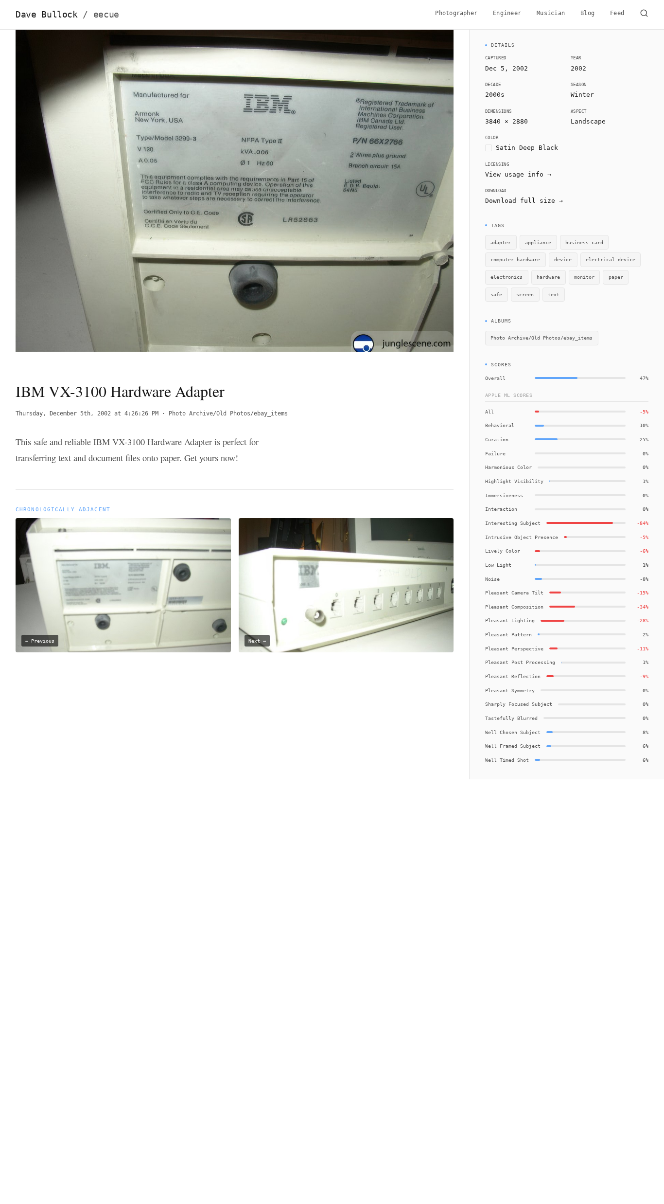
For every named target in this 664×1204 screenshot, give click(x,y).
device (563, 259)
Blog (587, 13)
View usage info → (518, 174)
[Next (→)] (410, 197)
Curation (496, 439)
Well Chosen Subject (513, 732)
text (553, 294)
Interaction (501, 509)
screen (525, 294)
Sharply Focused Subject (518, 704)
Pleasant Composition (514, 607)
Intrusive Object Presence (521, 537)
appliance (538, 242)
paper (616, 277)
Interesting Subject (513, 523)
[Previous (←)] (59, 197)
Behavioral (499, 425)
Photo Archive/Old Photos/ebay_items (228, 413)
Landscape (588, 121)
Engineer (507, 13)
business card (584, 242)
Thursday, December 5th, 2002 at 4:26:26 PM (87, 413)
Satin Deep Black (527, 147)
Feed (617, 13)
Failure (495, 453)
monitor (584, 277)
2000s (495, 94)
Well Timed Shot (507, 760)
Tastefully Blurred (511, 718)
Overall (495, 378)
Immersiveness (504, 495)
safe (496, 294)
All (489, 411)
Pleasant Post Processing (520, 662)
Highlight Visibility (514, 481)
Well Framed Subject (513, 746)
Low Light (498, 565)
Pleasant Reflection (513, 676)
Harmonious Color (508, 467)
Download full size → (524, 200)
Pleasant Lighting (510, 620)
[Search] (644, 14)
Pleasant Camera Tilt (514, 592)
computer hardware (515, 259)
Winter (582, 94)
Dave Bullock (67, 14)
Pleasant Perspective (514, 648)
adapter (500, 242)
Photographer (456, 13)
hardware (548, 277)
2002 (578, 68)
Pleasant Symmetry (510, 690)
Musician (551, 13)
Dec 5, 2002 (506, 68)
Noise (492, 579)
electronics (506, 277)
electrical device (610, 259)
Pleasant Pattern (508, 634)
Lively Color (502, 551)
